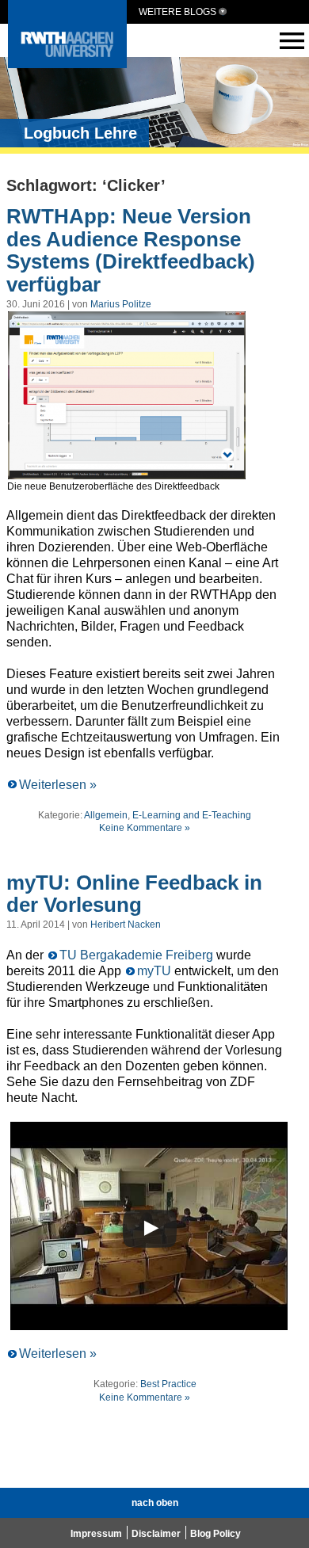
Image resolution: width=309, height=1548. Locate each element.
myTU (154, 971)
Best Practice (168, 1384)
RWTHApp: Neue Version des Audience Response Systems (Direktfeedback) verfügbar (130, 250)
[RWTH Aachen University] (67, 64)
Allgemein (106, 815)
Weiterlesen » (58, 784)
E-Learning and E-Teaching (191, 815)
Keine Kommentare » (144, 827)
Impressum (96, 1533)
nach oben (155, 1502)
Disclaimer (156, 1533)
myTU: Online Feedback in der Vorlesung (134, 894)
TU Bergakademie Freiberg (136, 955)
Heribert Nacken (125, 924)
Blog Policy (215, 1533)
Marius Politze (120, 304)
